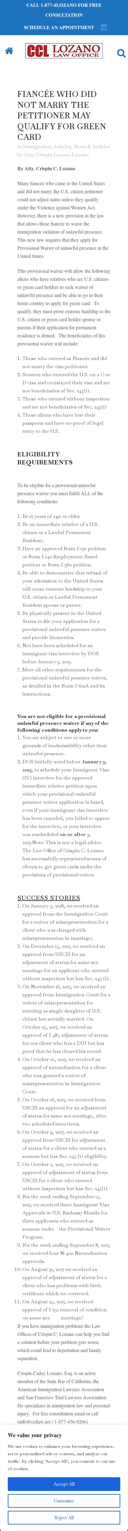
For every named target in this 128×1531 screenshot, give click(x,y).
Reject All (64, 1517)
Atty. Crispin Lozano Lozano (56, 154)
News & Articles (92, 146)
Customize (64, 1501)
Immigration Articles (47, 146)
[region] (64, 1478)
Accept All (64, 1484)
